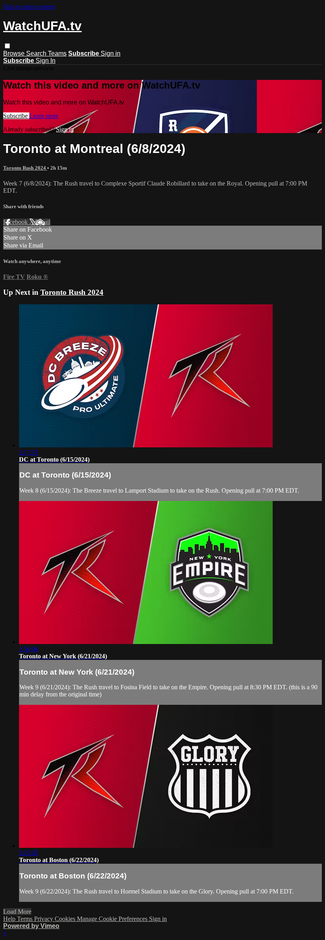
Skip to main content (29, 6)
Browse (14, 53)
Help (10, 918)
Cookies (66, 918)
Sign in (110, 53)
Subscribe (16, 115)
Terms (25, 918)
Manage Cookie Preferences (113, 918)
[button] (7, 45)
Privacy (44, 918)
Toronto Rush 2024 (25, 168)
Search (37, 53)
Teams (57, 53)
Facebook (16, 222)
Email (43, 222)
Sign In (45, 60)
